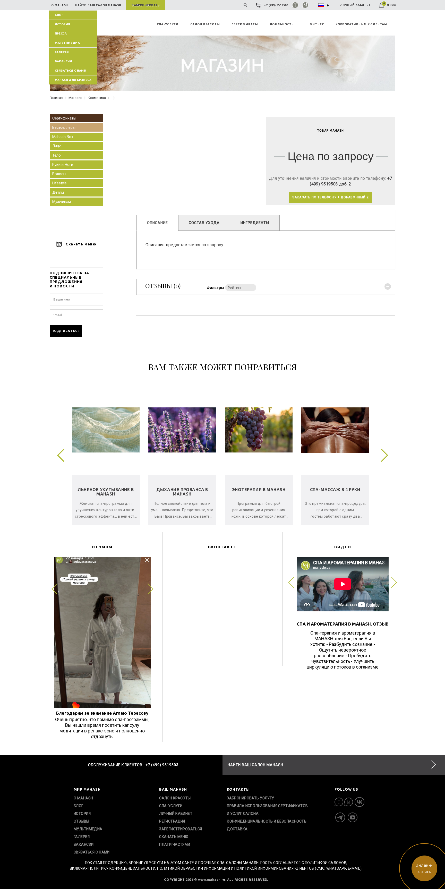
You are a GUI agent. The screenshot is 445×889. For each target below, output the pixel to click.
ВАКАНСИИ (63, 61)
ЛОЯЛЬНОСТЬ (282, 24)
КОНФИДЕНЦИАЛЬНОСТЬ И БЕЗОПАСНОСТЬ (266, 821)
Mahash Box (62, 136)
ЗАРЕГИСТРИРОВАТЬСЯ (180, 829)
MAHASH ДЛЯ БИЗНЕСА (73, 79)
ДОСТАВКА (237, 829)
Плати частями (174, 844)
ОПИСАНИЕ (157, 223)
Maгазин (75, 98)
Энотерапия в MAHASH (105, 489)
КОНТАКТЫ (238, 789)
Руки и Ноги (62, 164)
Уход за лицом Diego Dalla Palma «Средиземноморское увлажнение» (259, 496)
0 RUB (389, 4)
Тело (56, 155)
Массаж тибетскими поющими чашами (335, 492)
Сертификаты (64, 118)
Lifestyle (59, 183)
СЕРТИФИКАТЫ (245, 24)
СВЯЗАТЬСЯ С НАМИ (71, 70)
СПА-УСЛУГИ (168, 24)
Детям (58, 192)
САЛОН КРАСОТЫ (205, 24)
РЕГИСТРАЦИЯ (172, 821)
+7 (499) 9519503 (276, 5)
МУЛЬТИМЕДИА (67, 42)
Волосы (59, 174)
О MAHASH (83, 798)
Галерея (62, 52)
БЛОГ (59, 14)
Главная (56, 98)
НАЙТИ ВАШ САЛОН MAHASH (255, 765)
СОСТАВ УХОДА (204, 223)
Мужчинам (61, 201)
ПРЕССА (61, 33)
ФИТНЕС (317, 24)
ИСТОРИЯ (62, 24)
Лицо (57, 146)
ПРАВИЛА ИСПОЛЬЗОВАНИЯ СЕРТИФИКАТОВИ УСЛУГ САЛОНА (267, 810)
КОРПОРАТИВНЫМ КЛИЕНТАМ (361, 24)
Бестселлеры (63, 127)
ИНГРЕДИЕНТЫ (255, 223)
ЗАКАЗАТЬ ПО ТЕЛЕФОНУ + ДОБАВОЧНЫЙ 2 (330, 197)
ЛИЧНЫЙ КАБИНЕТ (355, 4)
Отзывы (81, 821)
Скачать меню (80, 244)
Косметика (97, 98)
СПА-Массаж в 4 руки (182, 489)
